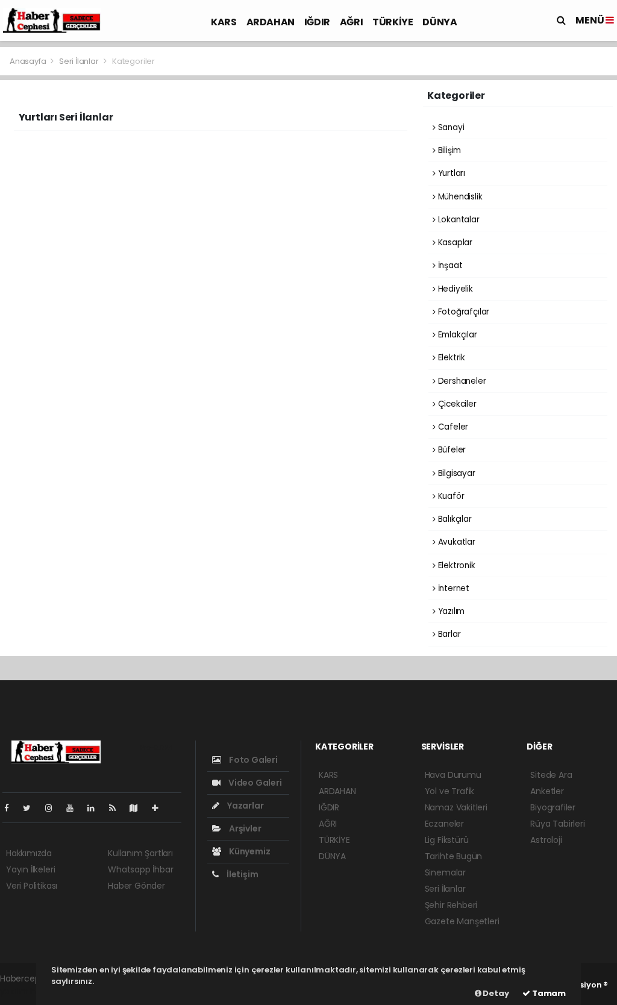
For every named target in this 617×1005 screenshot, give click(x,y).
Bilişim (448, 150)
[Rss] (117, 808)
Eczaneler (444, 824)
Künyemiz (248, 851)
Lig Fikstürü (447, 840)
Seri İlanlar (79, 61)
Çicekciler (456, 404)
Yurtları (450, 173)
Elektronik (455, 565)
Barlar (448, 634)
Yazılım (450, 611)
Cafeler (452, 427)
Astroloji (546, 840)
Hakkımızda (29, 853)
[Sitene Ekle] (160, 808)
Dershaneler (461, 381)
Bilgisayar (455, 473)
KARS (223, 22)
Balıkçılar (454, 519)
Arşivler (244, 828)
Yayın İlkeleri (30, 869)
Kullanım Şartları (140, 853)
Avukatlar (455, 542)
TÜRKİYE (392, 22)
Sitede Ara (551, 775)
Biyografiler (552, 807)
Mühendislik (459, 196)
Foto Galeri (252, 760)
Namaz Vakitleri (456, 807)
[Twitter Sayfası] (31, 808)
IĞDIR (317, 22)
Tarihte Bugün (454, 856)
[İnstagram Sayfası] (53, 808)
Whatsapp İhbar (140, 869)
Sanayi (450, 127)
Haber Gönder (136, 886)
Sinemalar (445, 872)
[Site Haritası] (139, 808)
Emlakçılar (456, 334)
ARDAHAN (270, 22)
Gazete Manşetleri (462, 921)
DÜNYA (439, 22)
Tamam (548, 993)
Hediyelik (454, 289)
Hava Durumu (453, 775)
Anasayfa (29, 61)
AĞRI (351, 22)
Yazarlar (244, 806)
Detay (495, 993)
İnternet (452, 588)
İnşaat (449, 265)
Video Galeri (254, 783)
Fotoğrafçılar (462, 312)
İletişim (241, 874)
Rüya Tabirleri (557, 824)
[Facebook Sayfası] (11, 808)
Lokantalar (458, 219)
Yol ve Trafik (450, 791)
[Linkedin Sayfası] (95, 808)
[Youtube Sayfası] (74, 808)
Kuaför (450, 496)
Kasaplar (454, 242)
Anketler (546, 791)
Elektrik (450, 357)
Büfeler (451, 450)
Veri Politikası (31, 886)
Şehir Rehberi (451, 905)
